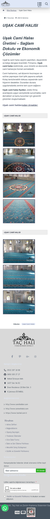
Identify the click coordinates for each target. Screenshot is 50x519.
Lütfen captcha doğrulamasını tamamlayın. (19, 482)
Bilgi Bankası (12, 10)
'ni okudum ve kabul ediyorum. (25, 497)
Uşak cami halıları (12, 105)
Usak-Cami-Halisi (28, 324)
